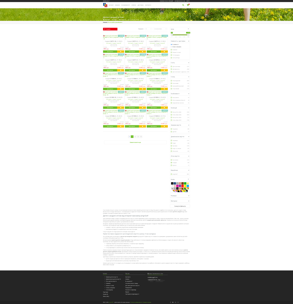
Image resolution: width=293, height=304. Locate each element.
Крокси (181, 165)
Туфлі (181, 143)
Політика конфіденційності (136, 302)
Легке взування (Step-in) (181, 100)
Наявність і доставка (178, 41)
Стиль (173, 77)
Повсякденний (181, 80)
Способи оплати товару (131, 283)
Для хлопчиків (181, 66)
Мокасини (181, 151)
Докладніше (110, 51)
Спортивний (181, 88)
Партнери (105, 292)
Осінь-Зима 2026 (181, 114)
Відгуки (127, 292)
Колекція (174, 108)
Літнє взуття (175, 156)
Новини (117, 5)
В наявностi (175, 44)
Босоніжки (181, 160)
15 (146, 29)
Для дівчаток (181, 69)
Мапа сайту (106, 296)
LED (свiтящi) (176, 57)
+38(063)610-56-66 (164, 1)
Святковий (181, 83)
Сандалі (181, 162)
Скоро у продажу (176, 46)
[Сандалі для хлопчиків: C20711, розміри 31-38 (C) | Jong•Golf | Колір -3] (157, 37)
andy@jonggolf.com (180, 1)
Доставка (140, 5)
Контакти (148, 5)
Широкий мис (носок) (181, 103)
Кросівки (181, 146)
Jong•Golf (181, 174)
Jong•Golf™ (111, 302)
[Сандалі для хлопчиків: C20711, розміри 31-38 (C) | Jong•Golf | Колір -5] (135, 37)
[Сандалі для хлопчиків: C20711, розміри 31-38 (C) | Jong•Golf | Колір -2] (113, 56)
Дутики (181, 131)
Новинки (175, 49)
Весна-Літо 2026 (181, 112)
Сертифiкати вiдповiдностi (132, 294)
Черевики (181, 129)
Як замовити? (125, 5)
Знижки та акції (177, 52)
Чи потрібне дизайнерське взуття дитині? (120, 22)
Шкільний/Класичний (181, 86)
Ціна (172, 29)
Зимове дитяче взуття (112, 277)
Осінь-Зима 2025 (181, 120)
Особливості (175, 94)
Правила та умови (147, 302)
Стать (173, 63)
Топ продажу (176, 55)
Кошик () (105, 294)
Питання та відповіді (130, 289)
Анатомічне (181, 97)
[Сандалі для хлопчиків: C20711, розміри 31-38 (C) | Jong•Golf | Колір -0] (135, 56)
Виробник (174, 170)
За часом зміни (158, 29)
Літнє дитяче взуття (111, 281)
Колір (173, 179)
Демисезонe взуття (177, 136)
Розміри (173, 196)
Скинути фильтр (180, 206)
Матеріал (174, 201)
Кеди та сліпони (181, 148)
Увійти (188, 1)
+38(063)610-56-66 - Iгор (154, 279)
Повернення (128, 287)
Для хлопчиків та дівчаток (181, 72)
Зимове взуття (176, 125)
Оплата (134, 5)
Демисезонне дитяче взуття (113, 279)
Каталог (111, 5)
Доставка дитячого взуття (132, 285)
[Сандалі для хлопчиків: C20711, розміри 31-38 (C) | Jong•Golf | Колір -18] (113, 37)
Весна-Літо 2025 (181, 117)
